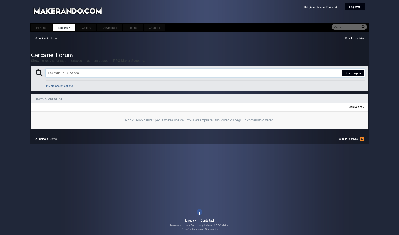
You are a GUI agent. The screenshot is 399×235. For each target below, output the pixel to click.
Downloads (109, 28)
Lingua (190, 220)
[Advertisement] (199, 47)
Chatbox (154, 28)
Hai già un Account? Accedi (321, 7)
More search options (60, 86)
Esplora (63, 28)
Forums (41, 28)
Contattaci (207, 220)
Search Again (353, 73)
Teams (132, 28)
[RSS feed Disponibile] (362, 139)
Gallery (86, 28)
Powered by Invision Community (199, 229)
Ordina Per (356, 107)
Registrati (355, 7)
